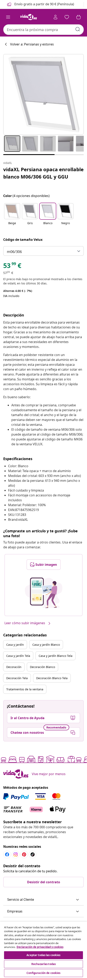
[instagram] (16, 854)
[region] (43, 949)
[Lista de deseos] (67, 17)
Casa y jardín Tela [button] (18, 656)
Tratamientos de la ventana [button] (24, 689)
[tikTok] (33, 854)
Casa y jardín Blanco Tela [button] (55, 656)
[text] (12, 266)
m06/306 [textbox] (14, 251)
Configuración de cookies (43, 973)
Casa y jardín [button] (15, 645)
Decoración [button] (13, 667)
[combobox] (43, 29)
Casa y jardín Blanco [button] (46, 645)
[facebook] (7, 854)
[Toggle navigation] (8, 17)
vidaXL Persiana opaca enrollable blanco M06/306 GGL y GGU (43, 173)
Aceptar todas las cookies (43, 955)
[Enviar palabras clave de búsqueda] (77, 29)
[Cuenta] (55, 17)
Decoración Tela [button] (17, 678)
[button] (40, 4)
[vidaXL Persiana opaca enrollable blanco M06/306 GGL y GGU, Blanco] (43, 94)
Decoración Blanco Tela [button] (52, 678)
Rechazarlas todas (43, 964)
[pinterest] (24, 854)
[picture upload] (43, 593)
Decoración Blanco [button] (42, 667)
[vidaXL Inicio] (28, 17)
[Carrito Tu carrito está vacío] (78, 17)
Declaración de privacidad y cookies (40, 947)
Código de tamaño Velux (22, 239)
